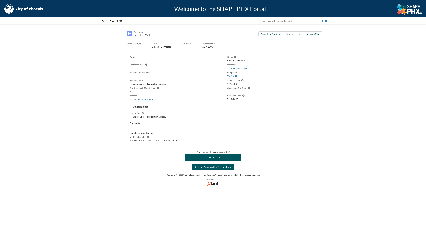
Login (324, 21)
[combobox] (294, 21)
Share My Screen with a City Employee (213, 167)
